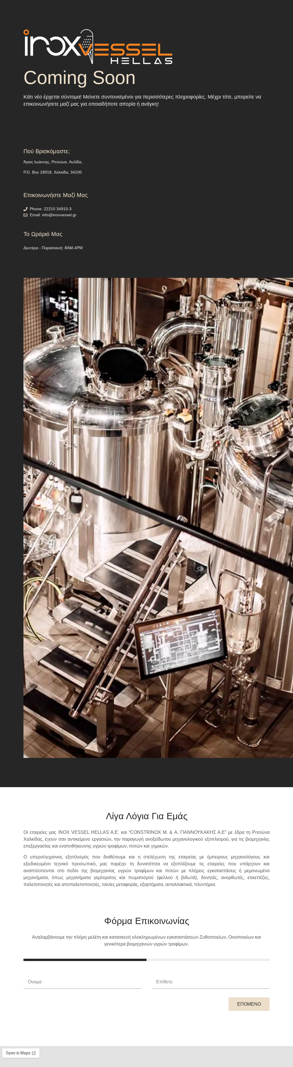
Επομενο (249, 1004)
